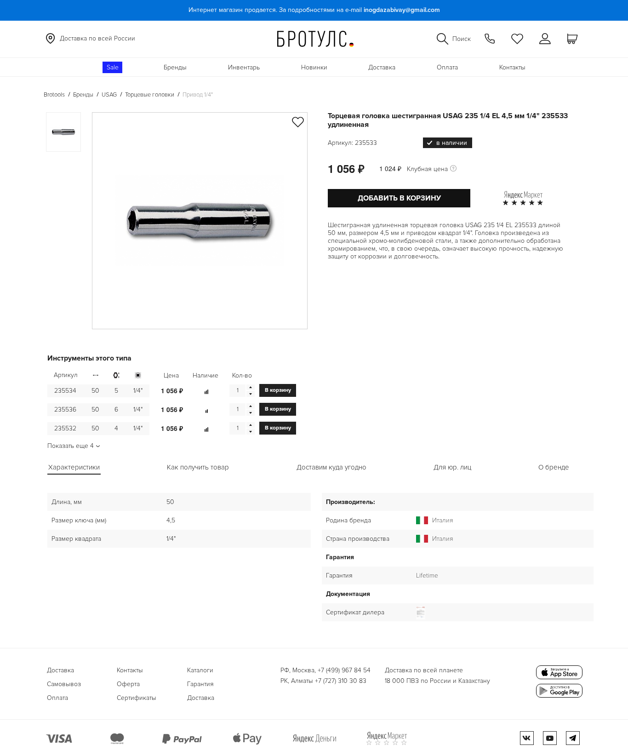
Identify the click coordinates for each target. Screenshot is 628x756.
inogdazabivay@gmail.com (402, 10)
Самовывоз (64, 684)
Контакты (512, 67)
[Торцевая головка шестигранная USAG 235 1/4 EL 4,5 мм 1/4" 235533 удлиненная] (199, 221)
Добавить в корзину (399, 198)
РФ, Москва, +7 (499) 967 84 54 (325, 670)
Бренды (175, 67)
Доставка (381, 67)
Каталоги (200, 670)
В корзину (278, 390)
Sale (113, 67)
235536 (65, 409)
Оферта (128, 684)
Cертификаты (136, 698)
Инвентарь (244, 67)
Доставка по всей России (97, 38)
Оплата (447, 67)
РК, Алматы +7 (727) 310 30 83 (323, 681)
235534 (65, 391)
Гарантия (200, 684)
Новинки (314, 67)
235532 (65, 428)
